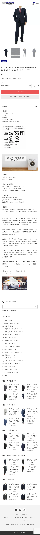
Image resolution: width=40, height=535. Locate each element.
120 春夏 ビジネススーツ (9, 326)
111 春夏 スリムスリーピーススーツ (11, 323)
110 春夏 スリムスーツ (8, 320)
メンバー (13, 520)
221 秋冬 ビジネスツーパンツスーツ (12, 352)
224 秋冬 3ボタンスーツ (8, 355)
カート (19, 520)
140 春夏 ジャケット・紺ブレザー (11, 334)
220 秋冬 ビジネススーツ (9, 349)
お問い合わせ (32, 517)
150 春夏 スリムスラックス (9, 337)
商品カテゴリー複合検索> (9, 310)
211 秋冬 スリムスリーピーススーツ (12, 346)
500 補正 (4, 375)
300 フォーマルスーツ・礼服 (10, 372)
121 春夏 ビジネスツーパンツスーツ (12, 329)
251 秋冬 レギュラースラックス (10, 369)
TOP (7, 515)
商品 (11, 515)
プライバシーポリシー (7, 517)
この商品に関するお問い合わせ (21, 96)
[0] (33, 4)
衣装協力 (17, 515)
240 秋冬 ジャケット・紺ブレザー (11, 363)
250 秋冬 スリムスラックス (9, 366)
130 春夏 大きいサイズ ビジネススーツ (12, 332)
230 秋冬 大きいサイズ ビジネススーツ (13, 361)
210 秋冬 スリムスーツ (8, 343)
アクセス (30, 515)
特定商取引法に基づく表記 (21, 517)
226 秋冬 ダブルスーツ (8, 358)
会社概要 (23, 515)
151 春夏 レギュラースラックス (10, 340)
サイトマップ (26, 520)
